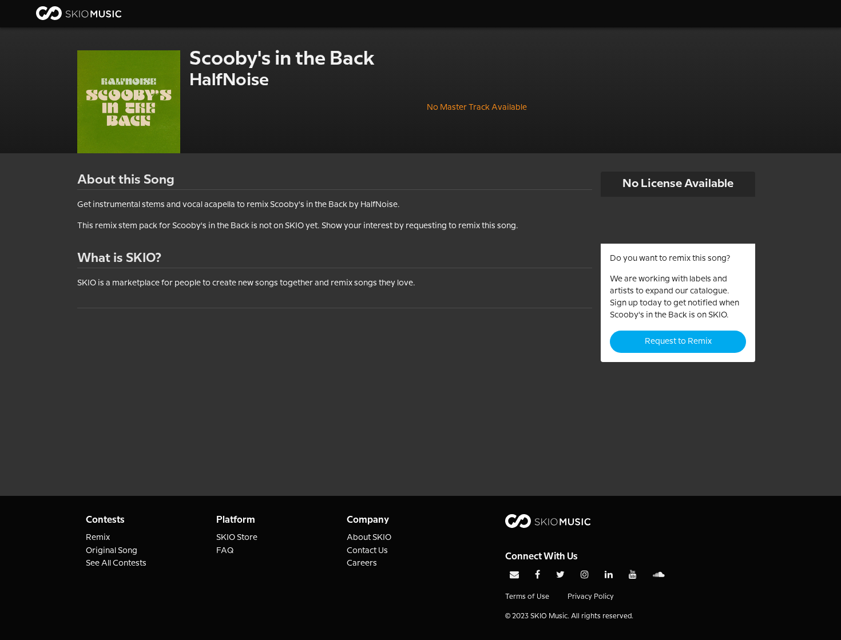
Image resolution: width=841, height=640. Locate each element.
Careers (362, 563)
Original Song (111, 551)
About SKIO (369, 538)
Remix (98, 538)
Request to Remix (678, 341)
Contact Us (367, 551)
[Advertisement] (334, 388)
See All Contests (116, 563)
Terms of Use (527, 597)
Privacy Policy (591, 597)
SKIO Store (236, 538)
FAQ (225, 551)
